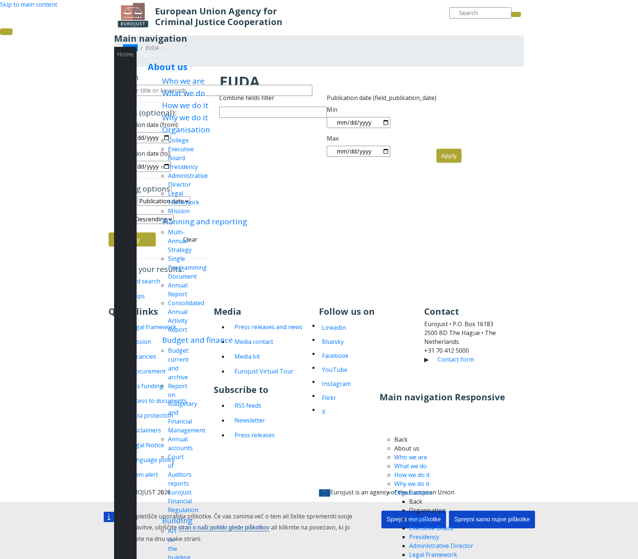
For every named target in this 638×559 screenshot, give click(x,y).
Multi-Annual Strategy (180, 241)
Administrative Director (441, 546)
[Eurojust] (133, 15)
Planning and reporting (204, 221)
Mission (179, 211)
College (178, 140)
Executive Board (431, 528)
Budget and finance (197, 340)
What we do (183, 93)
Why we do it (185, 117)
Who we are (183, 81)
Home (125, 54)
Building (177, 520)
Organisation (186, 129)
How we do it (185, 105)
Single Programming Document (187, 267)
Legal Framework (433, 555)
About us (168, 67)
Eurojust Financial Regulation (183, 501)
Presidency (183, 167)
